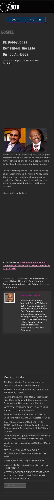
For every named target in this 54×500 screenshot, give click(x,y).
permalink (11, 287)
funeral (6, 284)
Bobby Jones (35, 281)
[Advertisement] (27, 93)
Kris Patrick (33, 284)
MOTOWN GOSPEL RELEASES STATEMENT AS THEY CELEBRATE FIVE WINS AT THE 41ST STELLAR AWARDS (26, 475)
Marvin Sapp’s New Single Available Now (24, 460)
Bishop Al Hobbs (18, 281)
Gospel (28, 278)
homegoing (18, 284)
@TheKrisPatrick (30, 325)
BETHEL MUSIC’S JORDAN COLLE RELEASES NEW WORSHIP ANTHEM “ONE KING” (25, 453)
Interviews (38, 278)
